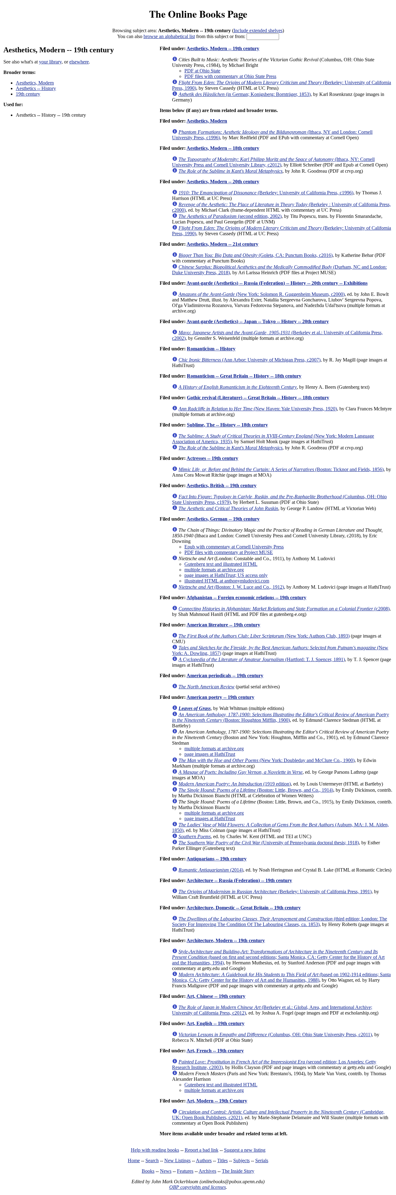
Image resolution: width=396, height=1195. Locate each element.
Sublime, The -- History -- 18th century (227, 424)
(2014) (211, 869)
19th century (28, 94)
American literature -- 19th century (223, 624)
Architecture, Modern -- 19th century (226, 940)
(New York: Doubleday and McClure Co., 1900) (267, 760)
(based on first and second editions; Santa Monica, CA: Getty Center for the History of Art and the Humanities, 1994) (278, 957)
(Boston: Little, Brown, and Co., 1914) (256, 790)
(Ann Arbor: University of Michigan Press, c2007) (250, 359)
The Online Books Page (198, 13)
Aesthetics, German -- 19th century (223, 519)
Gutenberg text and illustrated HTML (220, 564)
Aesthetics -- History (36, 88)
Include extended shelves (258, 30)
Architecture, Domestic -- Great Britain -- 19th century (244, 907)
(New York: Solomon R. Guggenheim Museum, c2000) (262, 294)
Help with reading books (155, 1150)
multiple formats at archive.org (214, 569)
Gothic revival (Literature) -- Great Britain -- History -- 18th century (258, 397)
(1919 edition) (235, 783)
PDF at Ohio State (202, 70)
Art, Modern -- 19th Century (217, 1100)
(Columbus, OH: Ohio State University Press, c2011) (275, 1034)
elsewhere (79, 61)
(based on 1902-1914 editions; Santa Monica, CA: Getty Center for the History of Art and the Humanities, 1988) (281, 977)
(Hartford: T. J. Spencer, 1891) (262, 659)
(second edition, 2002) (230, 216)
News (165, 1171)
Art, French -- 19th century (215, 1050)
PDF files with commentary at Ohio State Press (230, 76)
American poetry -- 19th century (220, 697)
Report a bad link (201, 1150)
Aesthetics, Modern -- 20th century (223, 181)
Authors (204, 1160)
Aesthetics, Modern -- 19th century (223, 48)
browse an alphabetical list (169, 36)
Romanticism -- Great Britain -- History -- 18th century (244, 376)
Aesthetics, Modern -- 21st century (222, 244)
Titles (222, 1160)
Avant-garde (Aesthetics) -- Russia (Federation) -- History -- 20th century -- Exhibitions (277, 283)
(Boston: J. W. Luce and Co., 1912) (231, 587)
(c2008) (284, 608)
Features (185, 1171)
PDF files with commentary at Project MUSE (228, 552)
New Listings (177, 1160)
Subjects (241, 1160)
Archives (207, 1171)
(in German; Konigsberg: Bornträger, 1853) (245, 94)
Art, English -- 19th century (215, 1023)
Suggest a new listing (244, 1150)
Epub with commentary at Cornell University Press (234, 546)
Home (134, 1160)
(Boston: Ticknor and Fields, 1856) (281, 469)
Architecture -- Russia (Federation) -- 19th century (239, 880)
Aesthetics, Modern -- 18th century (223, 148)
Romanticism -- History (211, 348)
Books (148, 1171)
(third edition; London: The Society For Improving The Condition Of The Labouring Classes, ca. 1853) (279, 921)
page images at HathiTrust (209, 754)
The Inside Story (238, 1171)
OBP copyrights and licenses (197, 1187)
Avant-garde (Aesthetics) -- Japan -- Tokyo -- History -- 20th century (258, 321)
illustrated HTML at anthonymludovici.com (226, 580)
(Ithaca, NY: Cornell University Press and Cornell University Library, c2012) (273, 162)
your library (50, 61)
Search (152, 1160)
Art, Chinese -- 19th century (216, 996)
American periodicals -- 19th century (225, 675)
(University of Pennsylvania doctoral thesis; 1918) (269, 842)
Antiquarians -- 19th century (217, 858)
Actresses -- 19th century (212, 458)
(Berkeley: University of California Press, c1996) (266, 192)
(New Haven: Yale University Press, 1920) (258, 408)
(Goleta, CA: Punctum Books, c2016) (256, 255)
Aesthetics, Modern (35, 82)
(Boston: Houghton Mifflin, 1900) (280, 717)
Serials (261, 1160)
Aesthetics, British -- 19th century (221, 485)
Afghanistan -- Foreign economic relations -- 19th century (246, 597)
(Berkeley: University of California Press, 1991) (275, 891)
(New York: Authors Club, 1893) (264, 636)
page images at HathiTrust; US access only (226, 575)
